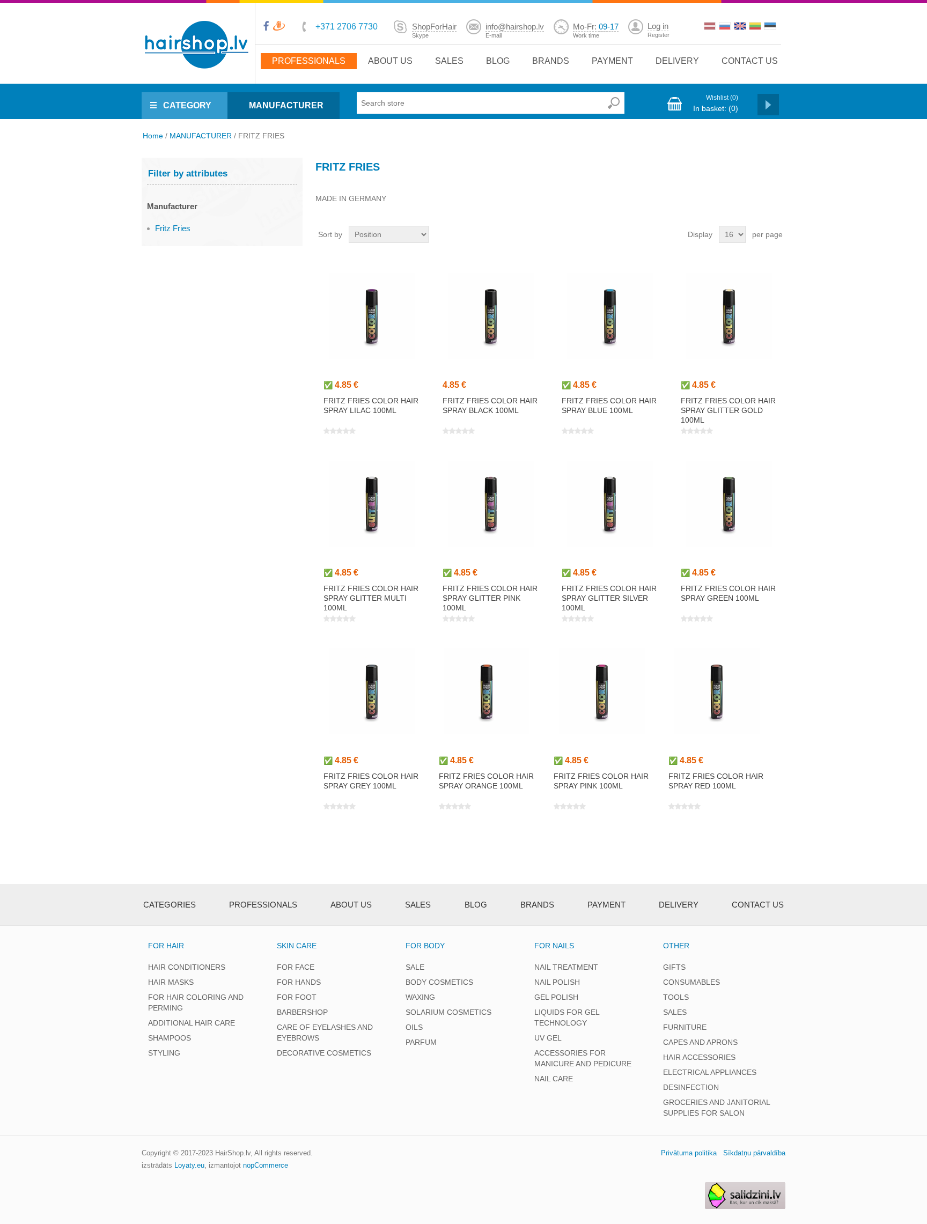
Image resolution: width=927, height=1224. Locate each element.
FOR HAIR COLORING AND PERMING (196, 1002)
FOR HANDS (299, 982)
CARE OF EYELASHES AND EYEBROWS (325, 1032)
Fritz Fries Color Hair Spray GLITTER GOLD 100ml (728, 410)
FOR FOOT (297, 997)
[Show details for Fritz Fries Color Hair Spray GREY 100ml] (371, 691)
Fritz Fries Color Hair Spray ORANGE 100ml (486, 781)
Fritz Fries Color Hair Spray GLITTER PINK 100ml (490, 598)
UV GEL (548, 1038)
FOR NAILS (554, 945)
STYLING (164, 1053)
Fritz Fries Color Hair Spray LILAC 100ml (370, 405)
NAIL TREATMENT (566, 967)
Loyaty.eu (189, 1165)
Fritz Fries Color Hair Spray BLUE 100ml (609, 405)
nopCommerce (265, 1165)
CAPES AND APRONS (700, 1042)
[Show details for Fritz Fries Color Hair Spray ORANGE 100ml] (486, 691)
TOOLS (676, 997)
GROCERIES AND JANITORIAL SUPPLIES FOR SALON (716, 1107)
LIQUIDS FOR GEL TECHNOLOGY (566, 1017)
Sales (449, 60)
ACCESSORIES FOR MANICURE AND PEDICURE (582, 1058)
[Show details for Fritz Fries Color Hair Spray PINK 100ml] (601, 691)
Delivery (677, 60)
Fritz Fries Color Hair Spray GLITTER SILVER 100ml (609, 598)
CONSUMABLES (691, 982)
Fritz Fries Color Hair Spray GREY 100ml (370, 781)
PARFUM (421, 1042)
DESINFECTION (691, 1087)
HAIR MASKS (171, 982)
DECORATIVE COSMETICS (324, 1053)
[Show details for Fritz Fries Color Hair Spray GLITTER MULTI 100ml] (371, 503)
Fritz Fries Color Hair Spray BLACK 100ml (490, 405)
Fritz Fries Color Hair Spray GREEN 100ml (728, 593)
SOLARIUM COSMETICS (448, 1012)
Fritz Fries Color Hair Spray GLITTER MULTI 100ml (370, 598)
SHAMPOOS (169, 1038)
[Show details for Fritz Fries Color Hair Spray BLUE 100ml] (609, 315)
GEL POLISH (556, 997)
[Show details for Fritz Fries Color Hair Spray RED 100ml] (716, 691)
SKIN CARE (297, 945)
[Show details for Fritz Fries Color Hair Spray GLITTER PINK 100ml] (490, 503)
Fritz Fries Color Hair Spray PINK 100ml (601, 781)
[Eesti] (771, 27)
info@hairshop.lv (514, 26)
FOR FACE (295, 967)
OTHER (676, 945)
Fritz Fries (172, 228)
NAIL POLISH (557, 982)
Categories (169, 904)
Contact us (750, 60)
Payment (612, 60)
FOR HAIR (166, 945)
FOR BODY (425, 945)
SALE (415, 967)
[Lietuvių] (756, 27)
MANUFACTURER (286, 105)
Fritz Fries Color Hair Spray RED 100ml (715, 781)
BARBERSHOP (302, 1012)
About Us (390, 60)
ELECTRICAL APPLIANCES (709, 1072)
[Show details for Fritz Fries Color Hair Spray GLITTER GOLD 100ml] (728, 315)
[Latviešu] (711, 27)
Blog (498, 60)
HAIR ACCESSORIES (699, 1057)
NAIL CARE (553, 1078)
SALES (675, 1012)
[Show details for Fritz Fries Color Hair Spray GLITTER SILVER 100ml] (609, 503)
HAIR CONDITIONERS (186, 967)
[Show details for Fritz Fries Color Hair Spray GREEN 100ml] (728, 503)
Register (659, 35)
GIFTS (674, 967)
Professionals (308, 60)
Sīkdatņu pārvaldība (754, 1153)
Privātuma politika (689, 1153)
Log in (658, 26)
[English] (741, 27)
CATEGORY (187, 105)
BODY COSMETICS (439, 982)
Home (153, 135)
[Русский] (726, 27)
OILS (414, 1027)
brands (550, 60)
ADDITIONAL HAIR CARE (191, 1023)
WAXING (420, 997)
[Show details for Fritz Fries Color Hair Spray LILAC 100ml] (371, 315)
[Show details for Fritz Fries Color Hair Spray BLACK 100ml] (490, 315)
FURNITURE (685, 1027)
